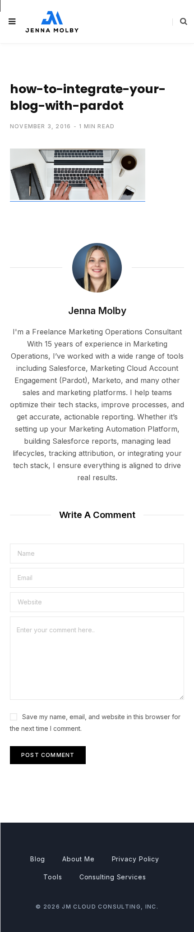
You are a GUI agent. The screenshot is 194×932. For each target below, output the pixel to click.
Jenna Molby (97, 310)
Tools (52, 877)
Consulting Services (112, 877)
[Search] (179, 21)
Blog (38, 859)
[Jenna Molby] (52, 21)
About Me (78, 859)
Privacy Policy (136, 859)
